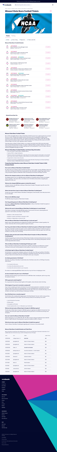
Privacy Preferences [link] (5, 444)
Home (6, 8)
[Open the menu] (52, 5)
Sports (9, 8)
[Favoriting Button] (51, 11)
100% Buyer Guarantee (33, 1)
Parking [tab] (13, 35)
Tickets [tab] (8, 35)
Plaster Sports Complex (10, 205)
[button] (7, 40)
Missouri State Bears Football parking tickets (20, 203)
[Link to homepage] (7, 5)
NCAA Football (14, 8)
